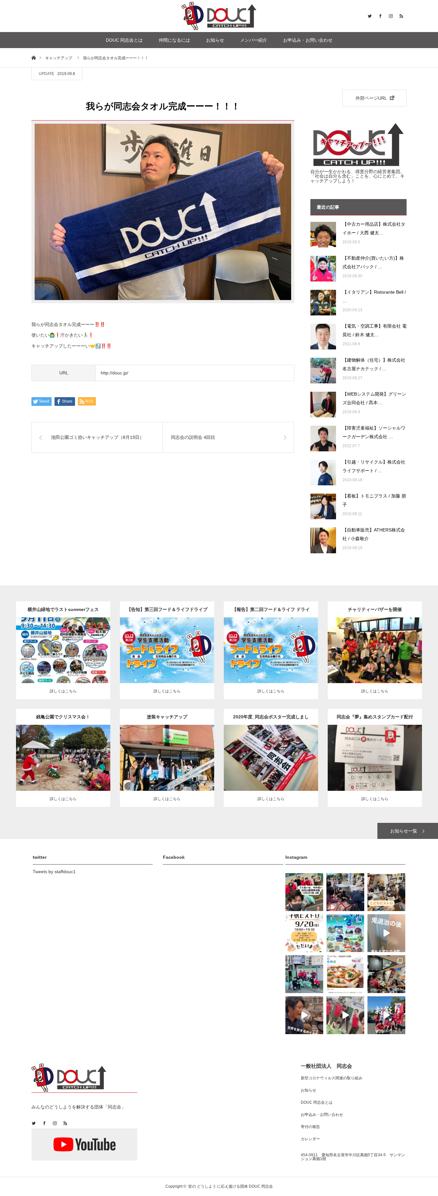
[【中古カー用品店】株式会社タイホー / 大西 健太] (323, 234)
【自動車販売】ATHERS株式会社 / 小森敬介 (373, 534)
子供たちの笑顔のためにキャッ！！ (375, 648)
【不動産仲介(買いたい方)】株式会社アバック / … (373, 262)
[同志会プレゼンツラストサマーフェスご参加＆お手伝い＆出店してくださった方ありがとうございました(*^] (345, 933)
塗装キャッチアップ (167, 716)
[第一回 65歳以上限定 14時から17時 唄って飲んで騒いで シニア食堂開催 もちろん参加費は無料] (386, 974)
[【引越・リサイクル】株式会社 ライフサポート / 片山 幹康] (323, 472)
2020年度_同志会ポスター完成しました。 (271, 719)
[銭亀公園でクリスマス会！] (63, 771)
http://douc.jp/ (114, 372)
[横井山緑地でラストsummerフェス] (63, 660)
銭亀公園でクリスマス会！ (63, 716)
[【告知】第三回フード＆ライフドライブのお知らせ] (167, 660)
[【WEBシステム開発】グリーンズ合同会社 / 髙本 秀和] (323, 404)
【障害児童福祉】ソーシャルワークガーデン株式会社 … (373, 432)
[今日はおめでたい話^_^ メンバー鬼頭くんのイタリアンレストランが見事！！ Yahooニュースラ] (345, 974)
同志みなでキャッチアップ (386, 642)
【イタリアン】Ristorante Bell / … (374, 296)
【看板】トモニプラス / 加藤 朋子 (374, 500)
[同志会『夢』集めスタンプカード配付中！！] (375, 767)
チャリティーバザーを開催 (375, 609)
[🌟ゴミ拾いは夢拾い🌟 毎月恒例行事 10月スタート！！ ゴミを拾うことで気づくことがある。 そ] (345, 1015)
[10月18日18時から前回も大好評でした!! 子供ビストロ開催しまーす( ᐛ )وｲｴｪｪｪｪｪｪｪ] (386, 892)
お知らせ (215, 40)
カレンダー (310, 1139)
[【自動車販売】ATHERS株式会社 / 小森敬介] (323, 540)
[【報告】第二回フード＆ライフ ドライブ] (271, 660)
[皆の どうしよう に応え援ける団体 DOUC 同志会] (219, 16)
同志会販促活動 (282, 753)
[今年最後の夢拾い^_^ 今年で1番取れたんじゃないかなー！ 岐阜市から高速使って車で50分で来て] (304, 974)
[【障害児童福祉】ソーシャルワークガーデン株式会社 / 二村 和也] (323, 438)
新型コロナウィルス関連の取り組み (331, 1078)
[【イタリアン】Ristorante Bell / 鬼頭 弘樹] (323, 302)
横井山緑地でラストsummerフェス (63, 609)
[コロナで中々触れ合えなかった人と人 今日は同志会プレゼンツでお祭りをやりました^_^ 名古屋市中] (386, 1015)
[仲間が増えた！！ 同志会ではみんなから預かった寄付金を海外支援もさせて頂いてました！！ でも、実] (304, 1015)
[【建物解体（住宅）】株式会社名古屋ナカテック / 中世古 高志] (323, 370)
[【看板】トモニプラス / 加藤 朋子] (323, 506)
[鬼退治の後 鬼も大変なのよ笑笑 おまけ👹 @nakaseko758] (386, 933)
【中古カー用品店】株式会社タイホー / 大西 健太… (373, 228)
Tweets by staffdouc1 (54, 871)
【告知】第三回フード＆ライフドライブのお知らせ (167, 612)
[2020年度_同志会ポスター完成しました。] (271, 767)
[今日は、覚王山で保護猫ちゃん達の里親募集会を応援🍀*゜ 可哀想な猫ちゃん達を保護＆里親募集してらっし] (345, 892)
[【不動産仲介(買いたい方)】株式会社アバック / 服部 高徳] (323, 268)
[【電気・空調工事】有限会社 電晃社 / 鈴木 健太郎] (323, 336)
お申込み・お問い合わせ (308, 40)
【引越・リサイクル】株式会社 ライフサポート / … (373, 466)
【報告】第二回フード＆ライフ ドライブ (271, 612)
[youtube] (84, 1144)
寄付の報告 (310, 1127)
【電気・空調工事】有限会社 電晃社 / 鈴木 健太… (374, 330)
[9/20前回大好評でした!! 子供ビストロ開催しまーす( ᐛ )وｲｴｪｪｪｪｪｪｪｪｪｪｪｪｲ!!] (304, 933)
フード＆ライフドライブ (178, 645)
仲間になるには (174, 40)
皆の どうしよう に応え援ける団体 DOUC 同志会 (230, 1186)
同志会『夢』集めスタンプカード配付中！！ (375, 719)
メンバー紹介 (253, 40)
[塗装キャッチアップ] (167, 771)
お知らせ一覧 (403, 830)
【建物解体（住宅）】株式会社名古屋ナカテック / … (373, 364)
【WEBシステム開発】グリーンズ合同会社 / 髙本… (374, 398)
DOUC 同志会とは (124, 40)
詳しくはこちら (63, 691)
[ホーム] (33, 57)
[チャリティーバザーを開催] (375, 663)
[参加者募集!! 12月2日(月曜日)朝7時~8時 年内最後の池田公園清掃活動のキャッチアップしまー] (304, 892)
